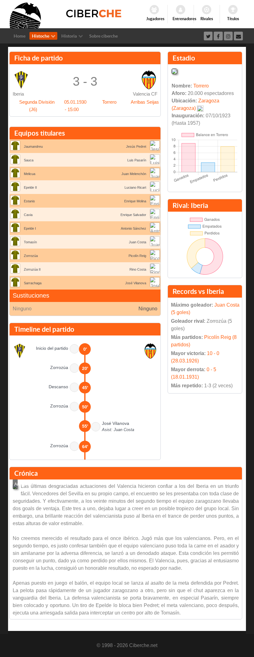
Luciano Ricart (135, 187)
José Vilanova (135, 283)
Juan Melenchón (133, 174)
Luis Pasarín (136, 160)
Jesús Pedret (136, 146)
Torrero (109, 102)
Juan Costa (137, 242)
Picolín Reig (137, 256)
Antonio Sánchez (133, 228)
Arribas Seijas (145, 102)
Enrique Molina (135, 201)
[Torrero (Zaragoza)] (174, 71)
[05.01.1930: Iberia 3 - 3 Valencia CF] (15, 486)
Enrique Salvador (133, 215)
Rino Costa (137, 269)
